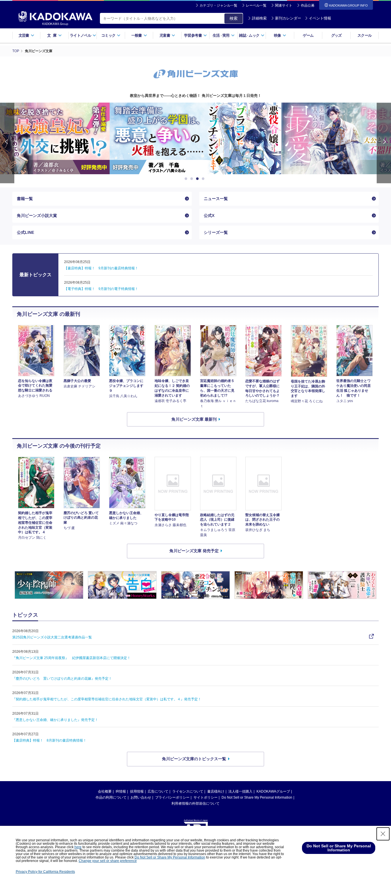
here (78, 847)
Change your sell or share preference (108, 861)
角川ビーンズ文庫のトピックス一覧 (194, 758)
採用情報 (137, 791)
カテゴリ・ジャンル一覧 (218, 5)
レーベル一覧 (256, 5)
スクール (365, 35)
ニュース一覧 (216, 198)
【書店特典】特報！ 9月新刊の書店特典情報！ (101, 268)
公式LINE (25, 232)
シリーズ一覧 (216, 232)
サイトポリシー (205, 797)
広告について (158, 791)
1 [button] (187, 178)
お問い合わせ (141, 797)
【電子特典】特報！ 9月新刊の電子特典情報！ (101, 289)
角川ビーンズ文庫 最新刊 (194, 419)
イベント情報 (320, 18)
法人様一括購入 (240, 791)
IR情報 (121, 791)
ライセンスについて (187, 791)
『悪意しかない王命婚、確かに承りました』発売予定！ (55, 720)
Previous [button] (7, 143)
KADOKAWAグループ (273, 791)
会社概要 (105, 791)
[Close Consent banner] (383, 834)
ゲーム (308, 35)
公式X (209, 215)
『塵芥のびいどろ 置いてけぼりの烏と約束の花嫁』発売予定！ (62, 679)
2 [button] (192, 178)
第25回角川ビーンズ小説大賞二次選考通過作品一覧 (52, 637)
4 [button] (204, 178)
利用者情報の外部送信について (195, 803)
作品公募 (308, 5)
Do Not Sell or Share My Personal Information (257, 797)
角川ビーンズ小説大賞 (37, 215)
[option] (145, 138)
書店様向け (215, 791)
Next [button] (384, 143)
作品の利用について (111, 797)
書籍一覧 (25, 198)
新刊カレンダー (288, 18)
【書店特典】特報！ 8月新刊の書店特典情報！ (49, 740)
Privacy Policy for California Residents (45, 872)
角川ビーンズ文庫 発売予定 (194, 550)
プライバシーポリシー (172, 797)
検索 (234, 18)
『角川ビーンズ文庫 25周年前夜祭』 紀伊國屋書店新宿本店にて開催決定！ (71, 658)
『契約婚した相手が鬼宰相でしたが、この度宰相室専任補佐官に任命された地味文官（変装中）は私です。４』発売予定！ (106, 699)
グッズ (336, 35)
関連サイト (283, 5)
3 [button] (198, 178)
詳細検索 (259, 18)
